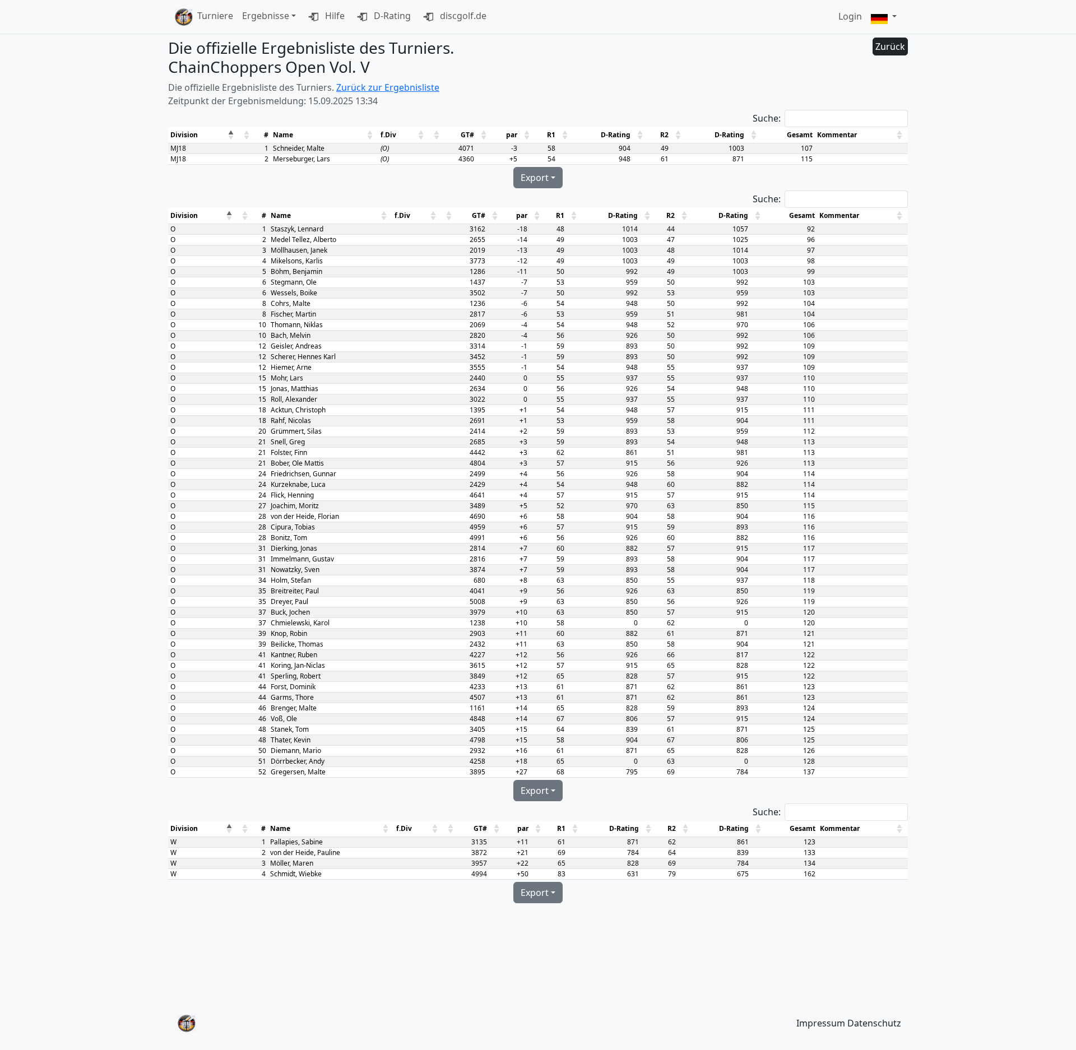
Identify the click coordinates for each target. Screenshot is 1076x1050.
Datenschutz (874, 1023)
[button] (883, 17)
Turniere (215, 16)
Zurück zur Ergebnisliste (387, 87)
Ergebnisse (265, 16)
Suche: (767, 118)
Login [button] (850, 16)
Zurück (890, 46)
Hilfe (334, 16)
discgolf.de (462, 16)
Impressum (820, 1023)
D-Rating (391, 16)
